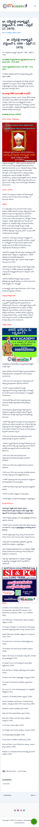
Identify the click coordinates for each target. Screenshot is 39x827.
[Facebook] (15, 810)
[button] (34, 822)
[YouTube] (21, 810)
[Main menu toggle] (35, 6)
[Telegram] (24, 810)
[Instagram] (18, 810)
